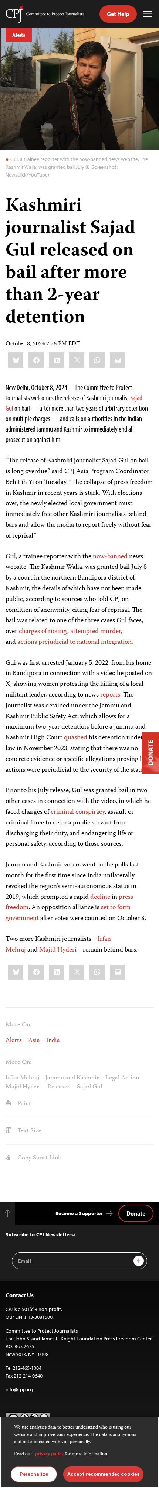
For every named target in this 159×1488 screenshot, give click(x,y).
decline (100, 897)
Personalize (34, 1474)
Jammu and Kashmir (72, 1078)
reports (110, 695)
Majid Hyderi (57, 950)
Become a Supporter (79, 1213)
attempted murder (95, 631)
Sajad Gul (89, 1087)
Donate (135, 1213)
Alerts (18, 35)
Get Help (118, 13)
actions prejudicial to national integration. (76, 642)
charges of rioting (43, 631)
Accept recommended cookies (103, 1474)
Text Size (28, 1131)
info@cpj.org (19, 1389)
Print (23, 1103)
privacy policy (49, 1454)
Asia (34, 1040)
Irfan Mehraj (22, 1078)
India (53, 1040)
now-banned (110, 556)
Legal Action (122, 1078)
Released (59, 1087)
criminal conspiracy (78, 812)
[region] (79, 1452)
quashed (76, 737)
